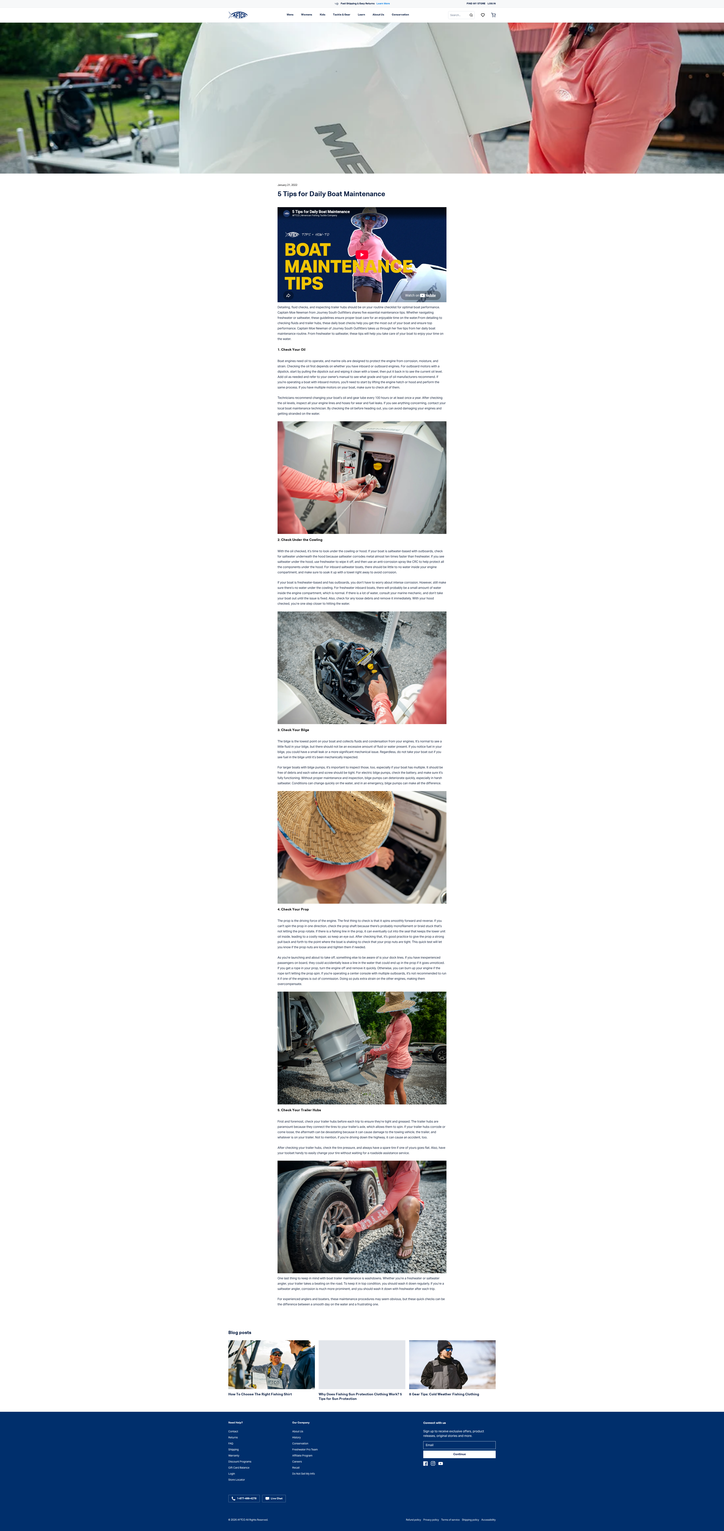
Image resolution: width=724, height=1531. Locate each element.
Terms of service (450, 1519)
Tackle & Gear (341, 14)
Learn (361, 14)
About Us (378, 14)
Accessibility (488, 1519)
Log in (492, 3)
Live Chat (276, 1498)
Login (231, 1473)
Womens (306, 14)
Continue (459, 1454)
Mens (290, 14)
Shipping (233, 1449)
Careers (297, 1461)
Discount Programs (239, 1461)
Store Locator (236, 1479)
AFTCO (241, 1519)
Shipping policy (470, 1519)
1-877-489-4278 (246, 1498)
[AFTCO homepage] (238, 14)
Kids (322, 14)
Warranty (233, 1455)
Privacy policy (431, 1519)
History (296, 1437)
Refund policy (413, 1519)
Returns (233, 1437)
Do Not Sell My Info (303, 1473)
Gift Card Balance (238, 1467)
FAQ (230, 1443)
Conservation (400, 14)
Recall (296, 1467)
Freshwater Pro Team (305, 1449)
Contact (233, 1431)
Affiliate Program (302, 1455)
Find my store (476, 3)
